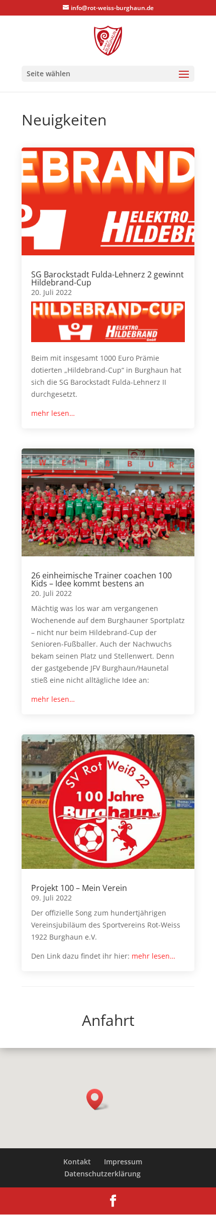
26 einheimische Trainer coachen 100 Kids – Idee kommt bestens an (101, 579)
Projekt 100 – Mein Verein (79, 887)
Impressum (123, 1161)
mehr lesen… (53, 413)
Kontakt (77, 1161)
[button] (98, 1099)
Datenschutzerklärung (102, 1173)
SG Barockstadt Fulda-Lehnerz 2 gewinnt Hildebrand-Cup (107, 278)
